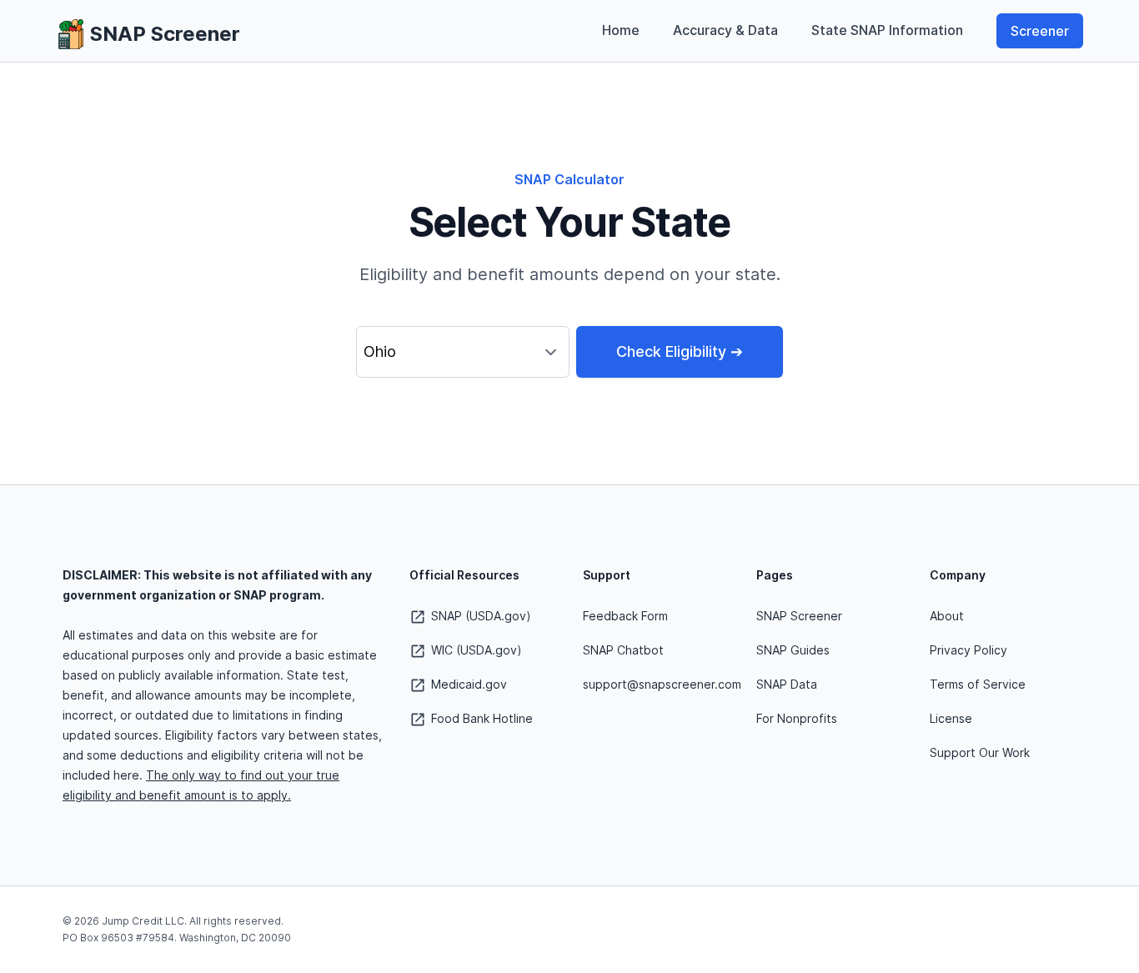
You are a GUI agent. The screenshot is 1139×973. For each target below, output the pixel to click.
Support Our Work (980, 752)
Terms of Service (978, 684)
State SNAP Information (887, 30)
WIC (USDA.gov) (475, 650)
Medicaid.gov (467, 684)
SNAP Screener (799, 616)
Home (621, 30)
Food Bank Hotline (480, 718)
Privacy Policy (968, 650)
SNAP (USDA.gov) (479, 616)
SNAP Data (786, 684)
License (951, 718)
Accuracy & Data (725, 30)
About (947, 616)
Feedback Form (625, 616)
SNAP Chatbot (623, 650)
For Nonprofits (796, 718)
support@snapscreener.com (662, 684)
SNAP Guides (793, 650)
